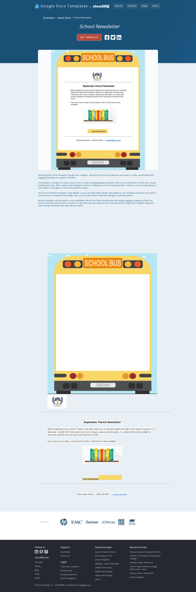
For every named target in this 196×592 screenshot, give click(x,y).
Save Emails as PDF (103, 556)
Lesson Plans (64, 17)
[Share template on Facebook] (107, 37)
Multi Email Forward (103, 571)
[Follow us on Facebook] (46, 551)
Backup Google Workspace (141, 562)
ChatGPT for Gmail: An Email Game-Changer (145, 557)
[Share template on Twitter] (113, 37)
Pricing (118, 6)
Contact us (65, 556)
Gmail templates (137, 577)
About (37, 578)
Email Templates (102, 559)
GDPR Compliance (68, 578)
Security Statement (68, 574)
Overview (39, 562)
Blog (37, 570)
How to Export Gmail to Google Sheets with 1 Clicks (143, 568)
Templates (48, 17)
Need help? (65, 552)
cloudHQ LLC (85, 585)
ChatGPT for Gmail (103, 567)
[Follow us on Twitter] (41, 551)
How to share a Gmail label (141, 573)
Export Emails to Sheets (105, 552)
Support (132, 6)
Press (37, 574)
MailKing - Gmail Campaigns (107, 563)
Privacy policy (66, 570)
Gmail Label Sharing (103, 575)
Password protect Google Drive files (145, 552)
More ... (98, 579)
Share (144, 6)
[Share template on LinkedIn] (119, 37)
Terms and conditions (69, 566)
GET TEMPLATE (89, 37)
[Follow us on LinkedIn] (36, 551)
